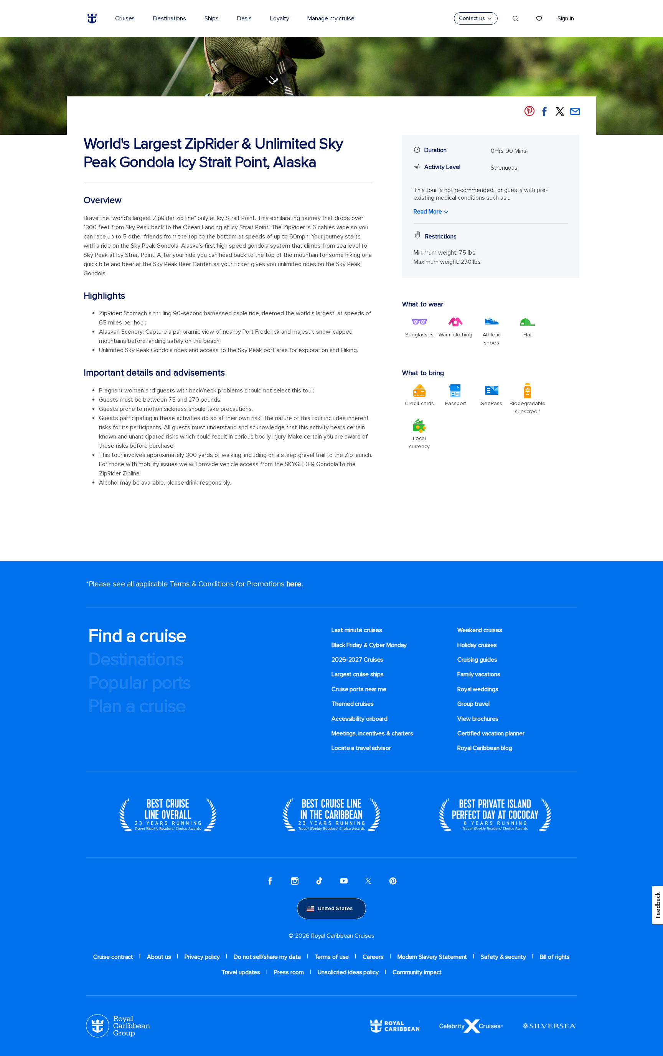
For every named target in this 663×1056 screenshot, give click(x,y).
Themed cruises (353, 704)
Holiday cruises (477, 645)
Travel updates (241, 972)
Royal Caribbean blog (484, 748)
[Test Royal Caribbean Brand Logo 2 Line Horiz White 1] (394, 1026)
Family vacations (478, 674)
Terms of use (332, 957)
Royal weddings (477, 689)
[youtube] (344, 881)
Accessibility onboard (360, 719)
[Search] (515, 18)
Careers (373, 957)
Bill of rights (555, 957)
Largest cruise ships (358, 674)
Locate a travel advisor (361, 748)
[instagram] (295, 881)
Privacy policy (202, 957)
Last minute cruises (357, 630)
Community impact (417, 972)
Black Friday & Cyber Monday (369, 645)
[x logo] (368, 881)
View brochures (477, 719)
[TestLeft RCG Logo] (118, 1026)
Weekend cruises (479, 630)
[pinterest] (393, 881)
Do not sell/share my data (267, 957)
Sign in (565, 18)
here (294, 584)
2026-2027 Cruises (357, 660)
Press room (289, 972)
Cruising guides (477, 660)
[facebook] (270, 881)
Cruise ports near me (359, 689)
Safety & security (503, 957)
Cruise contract (113, 957)
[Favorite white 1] (539, 18)
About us (159, 957)
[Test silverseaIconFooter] (549, 1026)
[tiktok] (319, 881)
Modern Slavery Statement (432, 957)
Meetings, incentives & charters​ (372, 733)
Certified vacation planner (490, 733)
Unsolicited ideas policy (348, 972)
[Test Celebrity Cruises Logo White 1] (471, 1026)
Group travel (473, 704)
